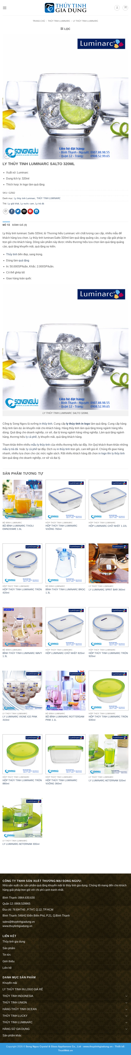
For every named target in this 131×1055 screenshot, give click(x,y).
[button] (5, 8)
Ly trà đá (39, 203)
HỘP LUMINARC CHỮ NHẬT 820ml (65, 653)
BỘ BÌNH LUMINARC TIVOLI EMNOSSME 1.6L (18, 527)
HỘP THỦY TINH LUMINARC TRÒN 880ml (22, 782)
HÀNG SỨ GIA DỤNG (16, 1029)
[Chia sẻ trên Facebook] (12, 211)
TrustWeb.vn (65, 1050)
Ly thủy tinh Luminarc (85, 21)
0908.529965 (22, 903)
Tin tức (7, 954)
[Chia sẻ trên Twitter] (18, 211)
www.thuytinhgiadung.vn (17, 926)
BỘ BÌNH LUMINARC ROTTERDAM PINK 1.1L (65, 718)
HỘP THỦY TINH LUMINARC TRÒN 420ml (22, 591)
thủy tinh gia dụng (77, 885)
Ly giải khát (13, 203)
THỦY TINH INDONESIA (18, 996)
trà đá (15, 449)
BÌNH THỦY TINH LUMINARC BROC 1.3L (65, 591)
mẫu (5, 449)
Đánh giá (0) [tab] (19, 225)
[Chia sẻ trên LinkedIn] (36, 211)
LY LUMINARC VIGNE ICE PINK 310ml (20, 718)
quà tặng (24, 260)
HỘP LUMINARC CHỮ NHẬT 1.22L (108, 526)
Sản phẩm (9, 948)
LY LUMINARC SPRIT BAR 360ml (107, 589)
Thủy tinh (11, 254)
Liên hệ (7, 967)
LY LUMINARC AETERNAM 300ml (21, 844)
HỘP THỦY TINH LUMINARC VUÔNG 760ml (61, 527)
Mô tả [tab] (6, 225)
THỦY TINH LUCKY (15, 1015)
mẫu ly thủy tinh (40, 444)
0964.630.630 (26, 897)
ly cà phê (31, 436)
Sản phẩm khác (12, 1035)
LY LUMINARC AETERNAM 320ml (107, 780)
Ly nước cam (27, 203)
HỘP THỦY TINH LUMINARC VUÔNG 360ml (61, 782)
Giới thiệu (8, 961)
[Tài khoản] (117, 8)
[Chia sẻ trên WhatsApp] (6, 211)
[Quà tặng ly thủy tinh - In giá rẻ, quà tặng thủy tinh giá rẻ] (65, 8)
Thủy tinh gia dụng (14, 941)
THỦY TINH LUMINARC (59, 21)
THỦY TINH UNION (15, 1002)
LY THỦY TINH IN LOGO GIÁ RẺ (23, 989)
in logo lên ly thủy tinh (111, 453)
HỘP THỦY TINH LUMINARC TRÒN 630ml (108, 718)
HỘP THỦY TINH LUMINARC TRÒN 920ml (108, 655)
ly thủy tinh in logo (78, 423)
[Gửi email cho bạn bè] (24, 211)
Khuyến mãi (10, 982)
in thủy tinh (45, 423)
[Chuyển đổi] (126, 996)
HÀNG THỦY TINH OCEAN (20, 1009)
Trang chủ (39, 21)
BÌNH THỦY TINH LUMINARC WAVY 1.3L (22, 655)
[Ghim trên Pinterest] (30, 211)
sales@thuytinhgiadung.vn (19, 921)
